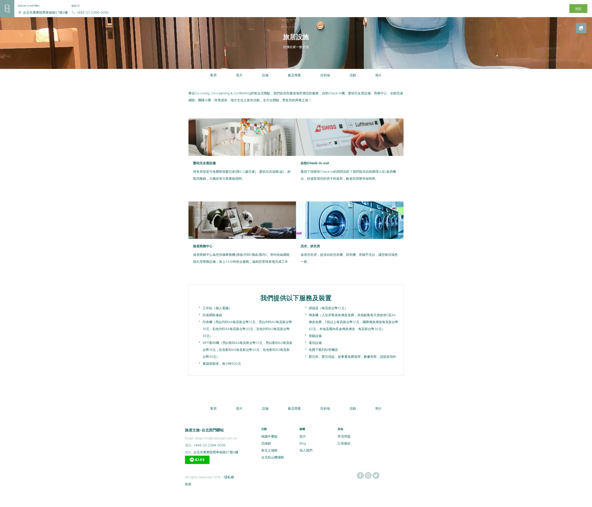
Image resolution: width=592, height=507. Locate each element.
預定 (578, 9)
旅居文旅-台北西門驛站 (204, 430)
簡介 (378, 75)
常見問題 (344, 436)
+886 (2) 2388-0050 (92, 12)
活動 (352, 75)
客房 (213, 75)
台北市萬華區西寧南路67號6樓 (45, 12)
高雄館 (266, 443)
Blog (302, 443)
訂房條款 (344, 443)
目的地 (325, 75)
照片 (239, 75)
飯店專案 (294, 75)
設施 (265, 75)
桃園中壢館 (269, 436)
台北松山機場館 (272, 457)
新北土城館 (269, 450)
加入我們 (305, 450)
